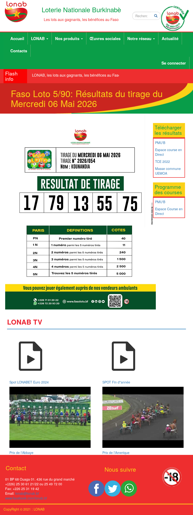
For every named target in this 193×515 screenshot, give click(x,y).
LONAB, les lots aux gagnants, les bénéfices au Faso (74, 75)
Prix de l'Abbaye (21, 452)
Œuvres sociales (105, 38)
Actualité (170, 38)
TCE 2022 (162, 161)
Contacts (18, 51)
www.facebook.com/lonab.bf (26, 498)
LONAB (38, 38)
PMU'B (160, 142)
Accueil (17, 38)
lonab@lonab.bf (27, 493)
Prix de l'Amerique (115, 452)
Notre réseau (140, 38)
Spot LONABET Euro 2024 (29, 382)
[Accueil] (16, 11)
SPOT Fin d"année (116, 382)
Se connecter (173, 63)
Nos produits (67, 38)
